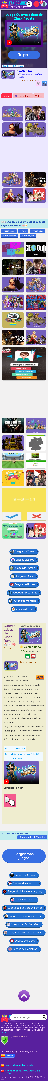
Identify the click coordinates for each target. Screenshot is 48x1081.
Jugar (24, 54)
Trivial (23, 231)
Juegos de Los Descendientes (25, 907)
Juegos (6, 96)
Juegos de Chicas (25, 875)
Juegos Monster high (25, 883)
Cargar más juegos (24, 856)
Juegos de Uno (24, 609)
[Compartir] (44, 83)
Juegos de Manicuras (25, 949)
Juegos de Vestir (24, 899)
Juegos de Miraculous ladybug (25, 891)
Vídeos (38, 96)
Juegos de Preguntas (25, 592)
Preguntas (38, 231)
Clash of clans (9, 236)
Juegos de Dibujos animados (24, 932)
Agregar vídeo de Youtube (32, 837)
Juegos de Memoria (25, 600)
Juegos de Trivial (24, 551)
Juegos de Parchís (25, 568)
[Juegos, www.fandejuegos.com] (16, 5)
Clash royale (28, 236)
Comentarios (23, 96)
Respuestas (8, 231)
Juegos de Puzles (25, 584)
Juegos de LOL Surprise (24, 924)
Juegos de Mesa (25, 576)
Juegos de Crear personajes (25, 916)
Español (9, 1056)
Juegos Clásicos (25, 559)
